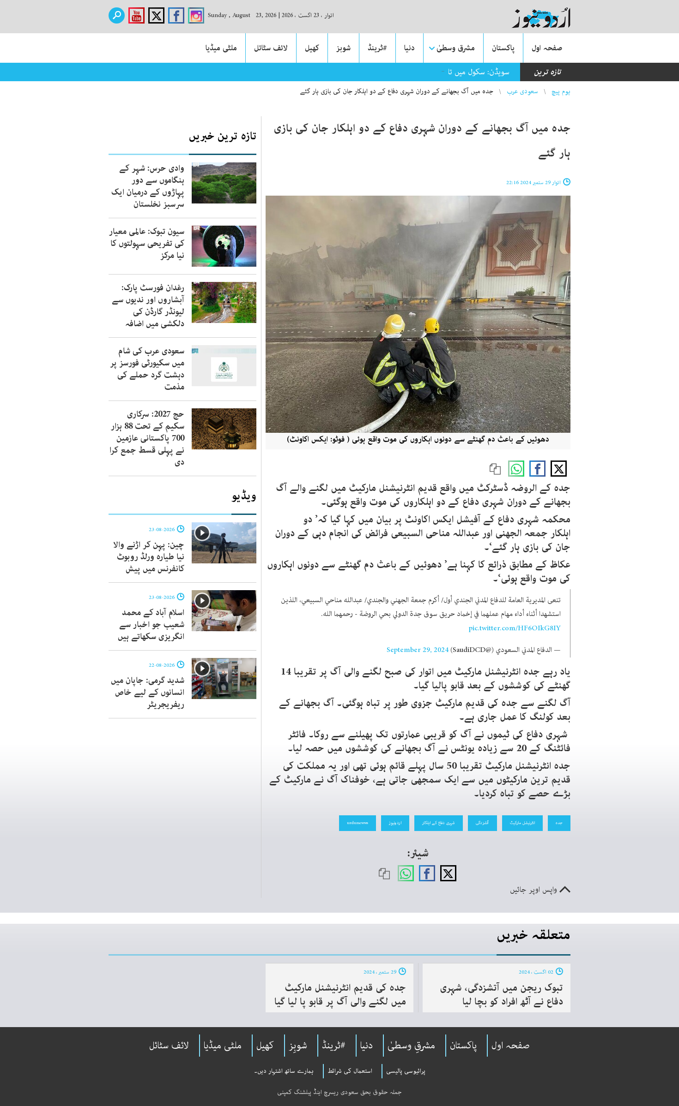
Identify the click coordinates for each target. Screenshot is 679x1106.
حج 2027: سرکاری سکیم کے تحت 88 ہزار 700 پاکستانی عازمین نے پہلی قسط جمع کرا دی (146, 438)
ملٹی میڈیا (221, 48)
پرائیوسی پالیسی (405, 1071)
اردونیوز (395, 822)
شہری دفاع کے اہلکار (438, 822)
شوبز (343, 48)
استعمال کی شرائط (349, 1071)
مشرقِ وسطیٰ (411, 1045)
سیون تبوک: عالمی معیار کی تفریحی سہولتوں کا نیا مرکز (146, 243)
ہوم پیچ (561, 91)
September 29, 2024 (418, 650)
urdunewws (357, 822)
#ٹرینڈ (377, 48)
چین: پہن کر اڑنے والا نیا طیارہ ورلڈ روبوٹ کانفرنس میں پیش (148, 556)
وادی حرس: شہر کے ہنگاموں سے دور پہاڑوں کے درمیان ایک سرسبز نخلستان (147, 186)
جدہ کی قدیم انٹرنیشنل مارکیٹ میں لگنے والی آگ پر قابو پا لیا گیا (340, 994)
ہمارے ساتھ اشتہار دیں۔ (284, 1071)
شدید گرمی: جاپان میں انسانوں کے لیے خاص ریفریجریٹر (147, 692)
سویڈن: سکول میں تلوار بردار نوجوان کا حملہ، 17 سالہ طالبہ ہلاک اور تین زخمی (391, 72)
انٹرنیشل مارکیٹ (522, 822)
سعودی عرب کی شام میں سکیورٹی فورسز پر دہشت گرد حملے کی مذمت (147, 369)
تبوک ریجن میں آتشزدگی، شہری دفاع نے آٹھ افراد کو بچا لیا (501, 994)
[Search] (117, 15)
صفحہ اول (547, 48)
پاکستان (503, 48)
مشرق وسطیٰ (455, 48)
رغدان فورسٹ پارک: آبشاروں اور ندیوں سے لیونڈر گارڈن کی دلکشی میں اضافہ (148, 305)
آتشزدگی (482, 822)
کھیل (312, 48)
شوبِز (298, 1045)
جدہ (559, 822)
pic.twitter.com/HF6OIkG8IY (515, 628)
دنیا (409, 48)
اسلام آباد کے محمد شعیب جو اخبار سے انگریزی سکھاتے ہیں (151, 624)
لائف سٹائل (271, 48)
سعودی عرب (522, 91)
